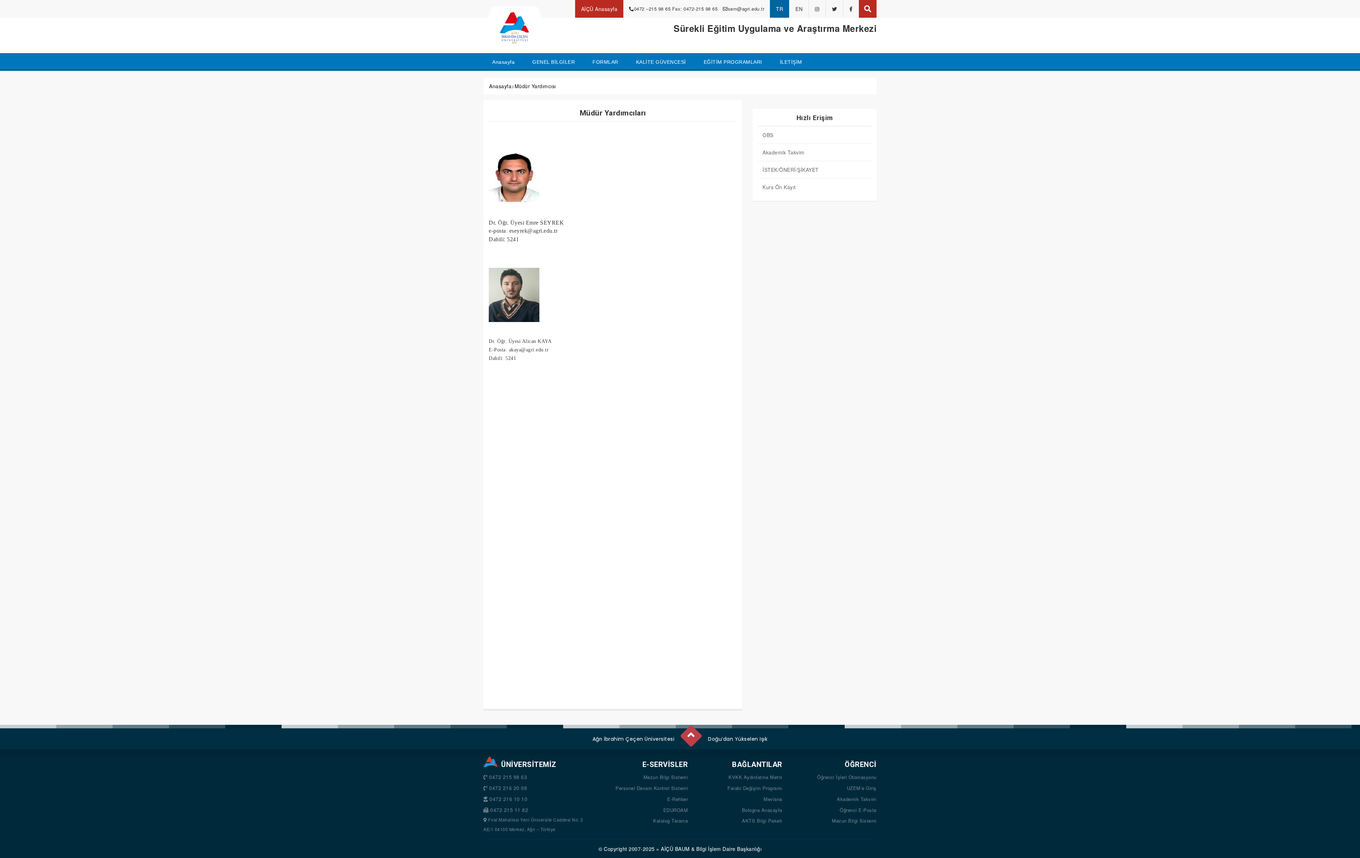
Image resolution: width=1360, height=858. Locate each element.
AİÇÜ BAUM (675, 848)
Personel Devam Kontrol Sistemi (652, 788)
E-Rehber (677, 799)
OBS (768, 135)
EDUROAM (675, 810)
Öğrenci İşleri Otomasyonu (847, 777)
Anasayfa (500, 86)
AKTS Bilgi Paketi (762, 820)
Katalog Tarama (670, 820)
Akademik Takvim (784, 152)
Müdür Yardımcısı (535, 86)
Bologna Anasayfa (762, 810)
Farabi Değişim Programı (754, 788)
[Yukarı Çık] (690, 733)
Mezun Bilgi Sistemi (666, 777)
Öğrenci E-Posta (858, 810)
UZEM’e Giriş (862, 788)
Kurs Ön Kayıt (779, 187)
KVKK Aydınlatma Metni (755, 777)
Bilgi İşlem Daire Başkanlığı (728, 848)
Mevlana (773, 799)
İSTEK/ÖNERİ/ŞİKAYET (791, 169)
